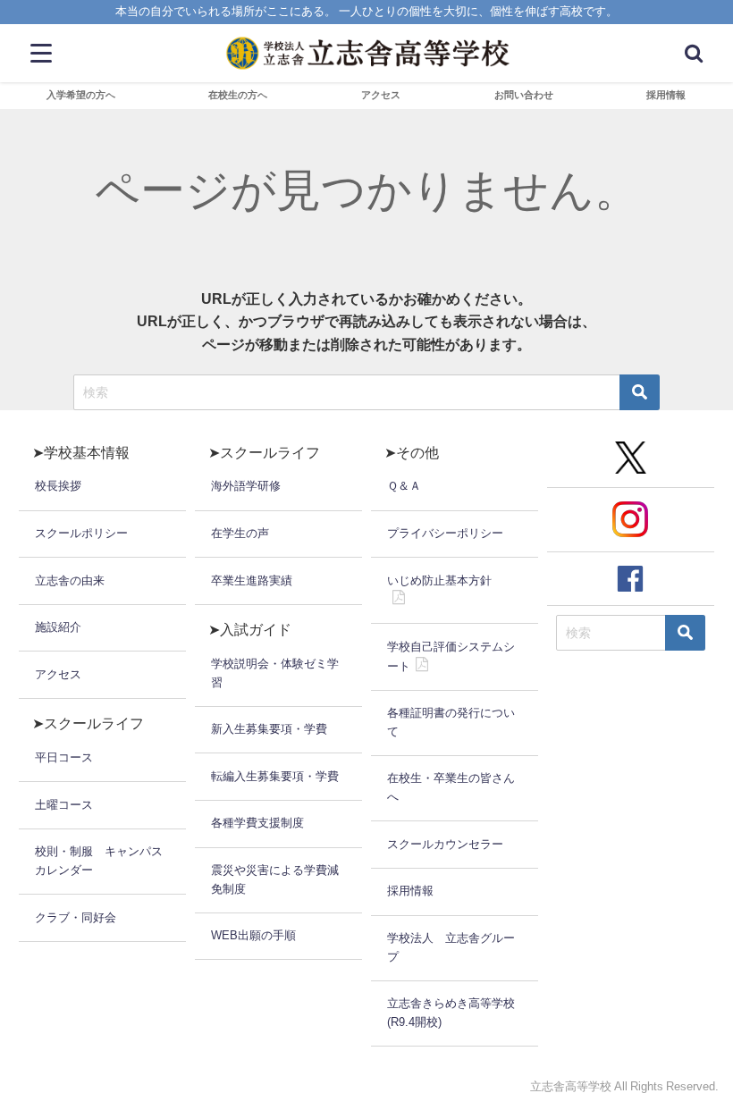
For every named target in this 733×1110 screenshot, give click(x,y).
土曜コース (64, 805)
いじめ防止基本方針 (439, 580)
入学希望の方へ (80, 94)
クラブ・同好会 (75, 917)
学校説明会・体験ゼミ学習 (275, 673)
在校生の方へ (237, 94)
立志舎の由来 (70, 580)
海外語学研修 (246, 486)
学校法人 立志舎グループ (451, 947)
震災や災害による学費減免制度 (275, 879)
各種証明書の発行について (451, 722)
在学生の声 (240, 533)
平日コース (64, 757)
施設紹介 (58, 627)
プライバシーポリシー (445, 533)
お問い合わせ (523, 94)
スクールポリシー (81, 533)
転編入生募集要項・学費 (275, 776)
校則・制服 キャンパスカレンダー (99, 860)
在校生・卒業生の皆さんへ (451, 787)
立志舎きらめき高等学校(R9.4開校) (451, 1012)
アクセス (380, 94)
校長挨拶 (58, 486)
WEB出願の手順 (253, 935)
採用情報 (666, 94)
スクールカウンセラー (445, 844)
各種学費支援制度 (257, 822)
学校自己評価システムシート (451, 656)
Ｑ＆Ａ (404, 486)
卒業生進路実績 (251, 580)
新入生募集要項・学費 (269, 729)
